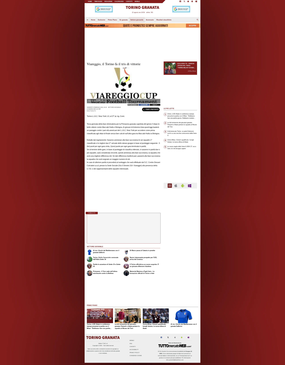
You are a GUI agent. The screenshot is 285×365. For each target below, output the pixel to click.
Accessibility (134, 349)
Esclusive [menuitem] (101, 20)
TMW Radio (98, 1)
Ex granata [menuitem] (124, 20)
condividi (143, 104)
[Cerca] (197, 20)
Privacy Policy (134, 352)
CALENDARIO (119, 1)
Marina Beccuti (93, 109)
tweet (154, 104)
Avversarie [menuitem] (150, 20)
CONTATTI (129, 1)
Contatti (133, 346)
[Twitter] (184, 1)
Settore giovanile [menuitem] (136, 20)
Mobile (132, 340)
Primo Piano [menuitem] (112, 20)
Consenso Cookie (136, 355)
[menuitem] (87, 20)
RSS (131, 343)
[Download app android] (192, 1)
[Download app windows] (196, 1)
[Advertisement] (180, 276)
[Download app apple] (188, 1)
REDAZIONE (108, 1)
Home (90, 1)
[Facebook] (180, 1)
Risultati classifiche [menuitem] (163, 20)
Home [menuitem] (93, 20)
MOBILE (137, 1)
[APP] (170, 185)
